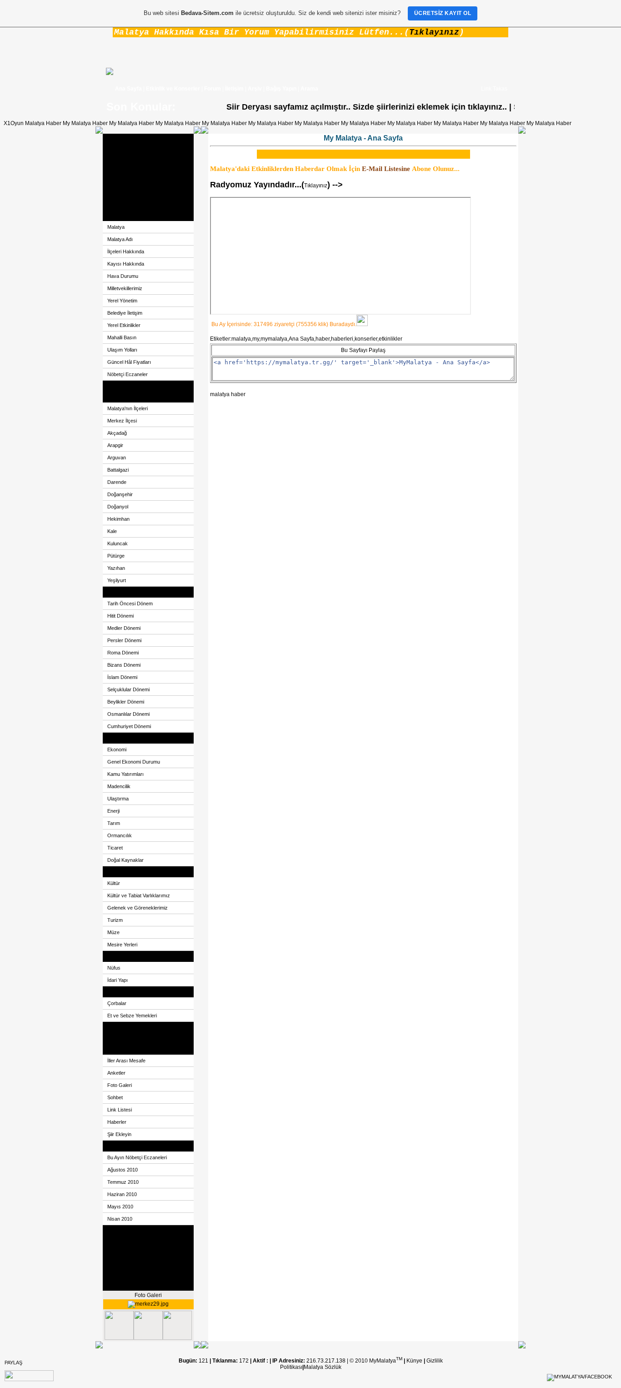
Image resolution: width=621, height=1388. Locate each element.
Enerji (113, 811)
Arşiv (255, 88)
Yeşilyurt (116, 580)
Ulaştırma (118, 798)
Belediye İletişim (124, 313)
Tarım (113, 823)
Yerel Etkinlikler (123, 325)
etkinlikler (390, 339)
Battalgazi (118, 470)
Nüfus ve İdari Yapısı (132, 956)
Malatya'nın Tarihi (128, 592)
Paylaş (13, 1362)
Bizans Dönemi (123, 665)
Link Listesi (119, 1109)
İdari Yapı (117, 980)
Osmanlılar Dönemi (128, 714)
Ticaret (115, 847)
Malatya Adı (120, 239)
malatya (241, 339)
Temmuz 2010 (123, 1182)
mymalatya (273, 339)
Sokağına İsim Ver (129, 386)
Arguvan (116, 457)
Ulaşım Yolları (122, 349)
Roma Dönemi (123, 652)
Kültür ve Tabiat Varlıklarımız (138, 895)
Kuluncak (117, 543)
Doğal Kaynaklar (125, 860)
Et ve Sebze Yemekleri (132, 1015)
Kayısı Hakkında (125, 264)
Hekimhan (118, 519)
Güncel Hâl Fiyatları (129, 362)
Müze (113, 932)
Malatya (117, 215)
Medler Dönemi (123, 628)
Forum (212, 88)
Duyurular (119, 1241)
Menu (114, 1049)
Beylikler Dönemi (125, 701)
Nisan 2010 (119, 1219)
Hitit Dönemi (120, 616)
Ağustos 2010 (122, 1169)
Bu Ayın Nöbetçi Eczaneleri (137, 1157)
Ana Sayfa (128, 88)
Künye (415, 1361)
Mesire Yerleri (122, 944)
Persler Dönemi (124, 640)
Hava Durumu (122, 276)
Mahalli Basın (121, 337)
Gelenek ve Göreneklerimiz (137, 907)
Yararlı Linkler (124, 1038)
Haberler (116, 1122)
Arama (309, 88)
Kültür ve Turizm (127, 872)
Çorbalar (116, 1003)
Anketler (117, 194)
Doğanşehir (120, 494)
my (255, 339)
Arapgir (115, 445)
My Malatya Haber (85, 123)
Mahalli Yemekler (128, 992)
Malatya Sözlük (322, 1367)
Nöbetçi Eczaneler (127, 374)
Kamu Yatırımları (125, 774)
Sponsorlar (121, 1263)
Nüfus (113, 968)
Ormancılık (119, 835)
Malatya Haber (43, 123)
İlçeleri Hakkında (125, 251)
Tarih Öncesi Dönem (130, 603)
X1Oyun (14, 123)
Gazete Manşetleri (129, 1027)
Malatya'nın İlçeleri (127, 408)
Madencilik (118, 786)
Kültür (113, 883)
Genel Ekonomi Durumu (133, 761)
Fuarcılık (117, 1230)
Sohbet (115, 1097)
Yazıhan (116, 568)
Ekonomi (118, 738)
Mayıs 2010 (120, 1206)
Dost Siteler (121, 161)
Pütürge (116, 555)
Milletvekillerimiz (124, 288)
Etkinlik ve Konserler (173, 88)
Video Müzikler (125, 204)
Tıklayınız (434, 32)
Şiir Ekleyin (119, 1134)
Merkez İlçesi (122, 420)
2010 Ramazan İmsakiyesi (140, 1285)
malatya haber (227, 394)
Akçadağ (117, 433)
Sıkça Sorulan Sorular (134, 1274)
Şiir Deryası (121, 150)
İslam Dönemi (122, 677)
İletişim (234, 88)
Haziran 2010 (122, 1194)
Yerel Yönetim (122, 300)
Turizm (115, 920)
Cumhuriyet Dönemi (129, 726)
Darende (116, 482)
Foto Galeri (121, 172)
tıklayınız (470, 106)
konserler (366, 339)
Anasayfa (118, 139)
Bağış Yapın (281, 88)
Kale (112, 531)
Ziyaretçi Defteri (126, 183)
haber (323, 339)
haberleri (342, 339)
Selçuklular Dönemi (128, 689)
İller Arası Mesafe (126, 1060)
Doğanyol (117, 506)
